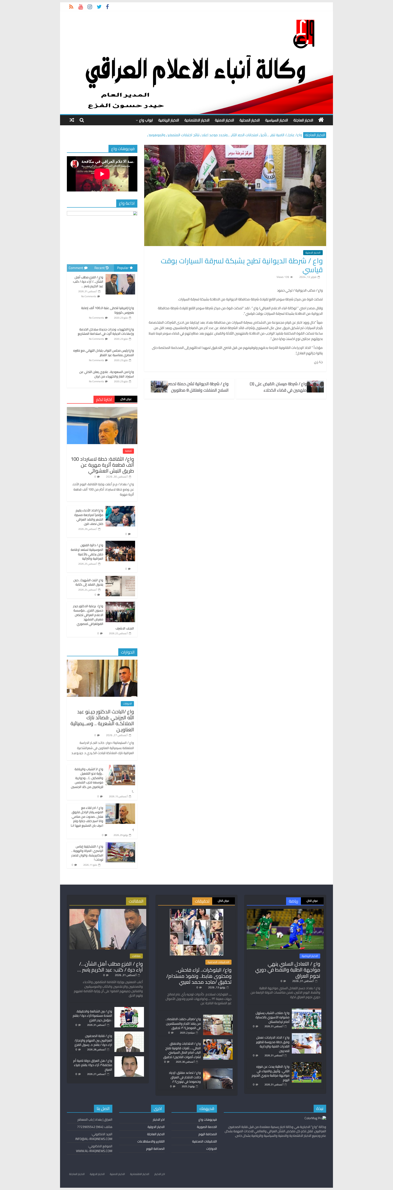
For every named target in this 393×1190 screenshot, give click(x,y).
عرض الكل (126, 399)
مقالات (136, 956)
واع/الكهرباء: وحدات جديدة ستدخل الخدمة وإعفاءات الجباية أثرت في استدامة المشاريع (106, 331)
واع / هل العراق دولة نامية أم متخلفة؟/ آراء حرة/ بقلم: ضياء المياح (92, 1065)
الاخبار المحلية (249, 120)
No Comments (88, 296)
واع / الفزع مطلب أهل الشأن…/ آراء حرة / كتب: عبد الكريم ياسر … (88, 281)
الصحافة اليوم (208, 1134)
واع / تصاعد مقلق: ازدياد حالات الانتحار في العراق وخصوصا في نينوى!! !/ (185, 1077)
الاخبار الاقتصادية (196, 120)
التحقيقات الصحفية (218, 962)
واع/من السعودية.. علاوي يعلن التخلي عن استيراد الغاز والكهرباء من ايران (106, 374)
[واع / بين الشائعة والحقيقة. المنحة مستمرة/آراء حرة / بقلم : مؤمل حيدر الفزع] (129, 1009)
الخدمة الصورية (207, 1127)
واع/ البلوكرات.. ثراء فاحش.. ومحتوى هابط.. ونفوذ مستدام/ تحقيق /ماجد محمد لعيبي (199, 976)
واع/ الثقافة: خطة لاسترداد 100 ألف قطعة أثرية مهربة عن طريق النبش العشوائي (102, 465)
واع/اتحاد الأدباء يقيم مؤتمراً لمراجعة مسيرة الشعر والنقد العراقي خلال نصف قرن (88, 517)
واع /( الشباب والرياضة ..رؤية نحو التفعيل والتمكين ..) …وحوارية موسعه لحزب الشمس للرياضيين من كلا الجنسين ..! (102, 780)
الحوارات (127, 703)
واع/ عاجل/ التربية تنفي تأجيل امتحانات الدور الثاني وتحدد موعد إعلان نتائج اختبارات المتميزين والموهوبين (224, 134)
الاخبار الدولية (156, 1127)
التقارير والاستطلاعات (151, 1141)
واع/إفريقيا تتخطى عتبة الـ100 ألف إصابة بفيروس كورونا (107, 310)
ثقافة (128, 450)
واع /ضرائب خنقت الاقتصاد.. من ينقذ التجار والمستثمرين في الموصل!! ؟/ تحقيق (183, 1023)
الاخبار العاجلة (303, 120)
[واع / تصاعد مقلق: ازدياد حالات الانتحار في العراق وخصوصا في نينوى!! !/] (218, 1070)
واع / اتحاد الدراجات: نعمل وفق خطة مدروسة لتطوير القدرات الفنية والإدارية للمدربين (273, 1044)
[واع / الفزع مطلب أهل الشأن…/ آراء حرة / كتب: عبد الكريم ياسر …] (120, 274)
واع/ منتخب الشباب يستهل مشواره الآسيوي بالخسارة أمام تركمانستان (273, 1017)
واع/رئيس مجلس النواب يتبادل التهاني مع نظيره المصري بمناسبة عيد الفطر (103, 352)
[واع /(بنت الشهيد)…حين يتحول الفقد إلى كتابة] (120, 578)
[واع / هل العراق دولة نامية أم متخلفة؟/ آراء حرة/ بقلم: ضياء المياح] (129, 1058)
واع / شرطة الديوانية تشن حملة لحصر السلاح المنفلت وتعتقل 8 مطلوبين (198, 387)
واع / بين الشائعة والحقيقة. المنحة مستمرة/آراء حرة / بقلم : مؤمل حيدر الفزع (92, 1015)
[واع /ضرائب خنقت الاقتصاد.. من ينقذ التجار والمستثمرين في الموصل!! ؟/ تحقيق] (218, 1017)
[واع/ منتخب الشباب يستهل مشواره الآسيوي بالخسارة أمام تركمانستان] (306, 1011)
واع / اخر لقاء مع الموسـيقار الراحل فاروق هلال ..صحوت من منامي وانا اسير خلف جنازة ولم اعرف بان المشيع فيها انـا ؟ (102, 819)
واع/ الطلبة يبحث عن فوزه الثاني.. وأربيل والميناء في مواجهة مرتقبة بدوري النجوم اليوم (271, 1073)
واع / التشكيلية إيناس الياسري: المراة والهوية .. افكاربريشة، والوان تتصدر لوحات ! (87, 853)
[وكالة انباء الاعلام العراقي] (321, 120)
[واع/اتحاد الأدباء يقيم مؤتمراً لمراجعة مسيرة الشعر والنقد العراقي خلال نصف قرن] (120, 508)
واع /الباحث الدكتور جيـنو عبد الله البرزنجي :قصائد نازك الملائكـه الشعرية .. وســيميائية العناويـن (102, 720)
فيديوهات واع (208, 1119)
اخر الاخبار (159, 1119)
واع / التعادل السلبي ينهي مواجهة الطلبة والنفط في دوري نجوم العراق (287, 970)
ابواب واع (146, 120)
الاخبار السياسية (276, 120)
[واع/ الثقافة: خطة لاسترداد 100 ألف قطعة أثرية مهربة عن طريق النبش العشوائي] (102, 410)
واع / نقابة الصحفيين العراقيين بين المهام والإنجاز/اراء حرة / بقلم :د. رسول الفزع (93, 1040)
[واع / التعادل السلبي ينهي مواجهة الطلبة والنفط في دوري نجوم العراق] (285, 911)
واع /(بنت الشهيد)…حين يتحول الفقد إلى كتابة (88, 582)
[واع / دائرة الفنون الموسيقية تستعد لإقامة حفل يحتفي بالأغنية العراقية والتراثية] (120, 543)
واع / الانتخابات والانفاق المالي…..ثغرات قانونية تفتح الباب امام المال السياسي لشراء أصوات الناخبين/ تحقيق (182, 1050)
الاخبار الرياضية (168, 120)
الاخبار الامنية (224, 120)
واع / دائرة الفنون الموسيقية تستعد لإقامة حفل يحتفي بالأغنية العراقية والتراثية (87, 551)
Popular (122, 267)
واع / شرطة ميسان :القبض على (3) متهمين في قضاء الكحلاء (278, 387)
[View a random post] (72, 120)
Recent (99, 267)
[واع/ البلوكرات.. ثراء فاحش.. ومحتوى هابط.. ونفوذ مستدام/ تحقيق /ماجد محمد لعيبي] (196, 911)
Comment (76, 267)
